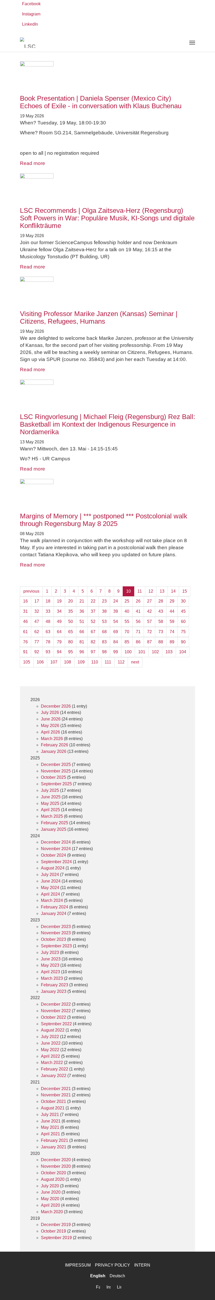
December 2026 (56, 706)
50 (70, 621)
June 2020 (51, 1192)
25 (127, 601)
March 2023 (52, 978)
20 (70, 601)
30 (183, 601)
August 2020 (52, 1179)
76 (25, 642)
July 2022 (50, 1036)
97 (93, 652)
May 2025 (50, 803)
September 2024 (56, 862)
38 (104, 611)
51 (81, 621)
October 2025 (53, 777)
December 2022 (56, 1004)
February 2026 (54, 745)
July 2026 (50, 712)
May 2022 (50, 1049)
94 (59, 652)
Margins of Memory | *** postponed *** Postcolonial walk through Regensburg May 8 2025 (103, 520)
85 (127, 642)
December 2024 (56, 842)
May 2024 (50, 887)
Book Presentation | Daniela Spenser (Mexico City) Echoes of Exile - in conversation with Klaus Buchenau (100, 102)
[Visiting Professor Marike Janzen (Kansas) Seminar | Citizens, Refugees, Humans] (107, 293)
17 (36, 601)
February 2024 (54, 907)
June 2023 (51, 959)
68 (104, 631)
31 (25, 611)
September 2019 (56, 1237)
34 (59, 611)
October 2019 (53, 1231)
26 (138, 601)
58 (160, 621)
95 (70, 652)
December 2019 (56, 1224)
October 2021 (53, 1101)
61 (25, 631)
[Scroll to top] (203, 1288)
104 (182, 652)
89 (172, 642)
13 (162, 591)
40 (127, 611)
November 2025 (56, 771)
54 (115, 621)
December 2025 (56, 764)
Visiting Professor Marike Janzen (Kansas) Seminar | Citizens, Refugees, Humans (99, 317)
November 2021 (56, 1095)
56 (138, 621)
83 (104, 642)
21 (81, 601)
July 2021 (50, 1114)
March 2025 (52, 816)
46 (25, 621)
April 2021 (50, 1134)
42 (149, 611)
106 (40, 662)
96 (81, 652)
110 (94, 662)
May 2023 (50, 965)
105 (26, 662)
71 (138, 631)
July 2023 (50, 952)
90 (183, 642)
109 (81, 662)
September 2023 (56, 946)
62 (36, 631)
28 (160, 601)
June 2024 (51, 881)
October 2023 (53, 939)
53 (104, 621)
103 (169, 652)
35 (70, 611)
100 (128, 652)
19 (59, 601)
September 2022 (56, 1024)
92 (36, 652)
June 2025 (51, 797)
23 (104, 601)
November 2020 (56, 1166)
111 (108, 662)
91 (25, 652)
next (135, 662)
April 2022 (50, 1056)
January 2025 (53, 829)
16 (25, 601)
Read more (32, 163)
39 (115, 611)
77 (36, 642)
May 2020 (50, 1198)
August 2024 (52, 868)
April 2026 (50, 732)
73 (160, 631)
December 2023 (56, 926)
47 (36, 621)
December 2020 (56, 1160)
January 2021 (53, 1147)
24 (115, 601)
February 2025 (54, 823)
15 (184, 591)
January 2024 (53, 913)
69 (115, 631)
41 (138, 611)
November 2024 (56, 848)
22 (93, 601)
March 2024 (52, 900)
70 (127, 631)
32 (36, 611)
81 (81, 642)
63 (48, 631)
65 (70, 631)
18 (48, 601)
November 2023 (56, 933)
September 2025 (56, 784)
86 (138, 642)
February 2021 (54, 1140)
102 (155, 652)
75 (183, 631)
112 (121, 662)
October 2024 (53, 855)
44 (172, 611)
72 (149, 631)
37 (93, 611)
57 (149, 621)
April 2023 (50, 972)
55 (127, 621)
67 (93, 631)
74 (172, 631)
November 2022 (56, 1011)
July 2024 (50, 874)
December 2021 (56, 1088)
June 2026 (51, 719)
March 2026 (52, 738)
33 (48, 611)
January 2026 (53, 751)
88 (160, 642)
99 (115, 652)
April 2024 (50, 894)
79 (59, 642)
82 (93, 642)
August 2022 (52, 1030)
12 (150, 591)
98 (104, 652)
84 (115, 642)
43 (160, 611)
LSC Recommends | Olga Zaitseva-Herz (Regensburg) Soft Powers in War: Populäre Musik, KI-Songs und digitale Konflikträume (107, 218)
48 (48, 621)
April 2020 (50, 1205)
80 (70, 642)
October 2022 (53, 1017)
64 (59, 631)
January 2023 (53, 991)
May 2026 (50, 725)
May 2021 (50, 1127)
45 (183, 611)
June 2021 (51, 1121)
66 (81, 631)
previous (31, 591)
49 (59, 621)
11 (139, 591)
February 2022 (54, 1069)
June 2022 (51, 1043)
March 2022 (52, 1062)
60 (183, 621)
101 (141, 652)
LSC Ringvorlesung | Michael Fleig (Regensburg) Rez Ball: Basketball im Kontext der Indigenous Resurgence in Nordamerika (107, 424)
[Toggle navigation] (192, 42)
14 (173, 591)
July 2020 (50, 1186)
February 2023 (54, 985)
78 (48, 642)
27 (149, 601)
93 (48, 652)
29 (172, 601)
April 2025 (50, 810)
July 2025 (50, 790)
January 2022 (53, 1075)
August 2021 (52, 1108)
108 (67, 662)
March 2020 (52, 1212)
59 (172, 621)
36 (81, 611)
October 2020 (53, 1173)
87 (149, 642)
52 (93, 621)
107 (53, 662)
